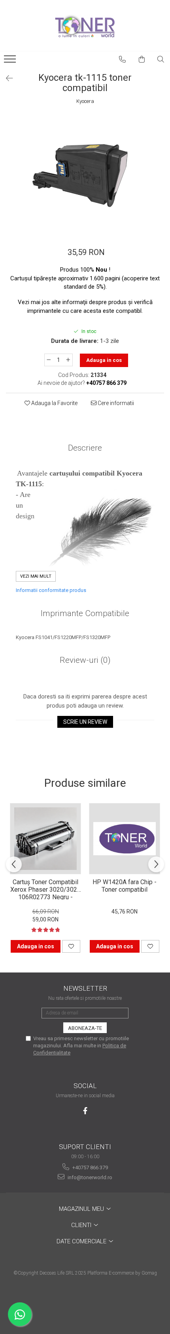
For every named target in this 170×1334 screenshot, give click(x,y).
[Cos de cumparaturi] (142, 59)
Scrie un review (85, 722)
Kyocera (85, 101)
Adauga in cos (104, 360)
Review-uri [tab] (85, 660)
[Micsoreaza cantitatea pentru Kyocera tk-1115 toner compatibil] (48, 360)
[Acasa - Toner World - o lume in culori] (85, 26)
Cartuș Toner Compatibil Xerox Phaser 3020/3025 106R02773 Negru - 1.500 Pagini (45, 889)
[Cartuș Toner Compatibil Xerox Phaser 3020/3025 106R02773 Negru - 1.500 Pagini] (45, 838)
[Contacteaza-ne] (122, 59)
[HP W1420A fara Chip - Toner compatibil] (124, 838)
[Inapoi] (6, 78)
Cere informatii (115, 403)
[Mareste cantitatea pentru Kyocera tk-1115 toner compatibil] (68, 360)
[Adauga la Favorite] (71, 946)
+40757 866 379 (89, 1167)
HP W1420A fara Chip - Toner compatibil (125, 885)
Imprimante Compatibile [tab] (85, 613)
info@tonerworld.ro (89, 1177)
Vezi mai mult (35, 576)
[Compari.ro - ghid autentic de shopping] (85, 1303)
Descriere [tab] (85, 448)
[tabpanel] (85, 172)
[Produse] (11, 61)
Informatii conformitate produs (51, 590)
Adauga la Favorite (53, 403)
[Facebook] (85, 1111)
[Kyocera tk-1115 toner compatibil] (85, 172)
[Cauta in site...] (161, 59)
